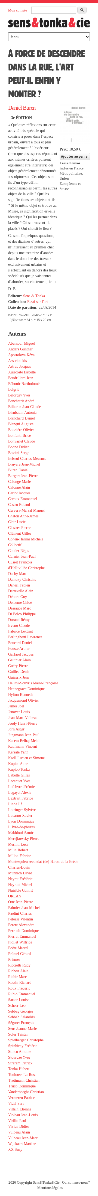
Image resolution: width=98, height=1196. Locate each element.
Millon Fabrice (19, 856)
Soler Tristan (18, 1034)
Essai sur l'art (37, 302)
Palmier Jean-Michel (24, 908)
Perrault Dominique (23, 931)
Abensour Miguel (21, 343)
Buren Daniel (18, 470)
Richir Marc (17, 977)
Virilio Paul (17, 1121)
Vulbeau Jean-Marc (23, 1138)
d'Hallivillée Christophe (26, 568)
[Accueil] (49, 24)
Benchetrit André (21, 401)
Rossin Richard (19, 982)
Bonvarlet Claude (21, 441)
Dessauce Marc (19, 608)
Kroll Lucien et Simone (26, 758)
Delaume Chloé (20, 602)
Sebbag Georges (20, 1011)
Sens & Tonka (34, 296)
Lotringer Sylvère (22, 810)
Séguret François (21, 1023)
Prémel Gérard (19, 954)
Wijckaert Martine (22, 1144)
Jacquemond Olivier (23, 700)
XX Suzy (15, 1149)
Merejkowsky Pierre (23, 839)
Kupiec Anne (18, 764)
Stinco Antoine (19, 1052)
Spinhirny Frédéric (22, 1046)
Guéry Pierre (18, 666)
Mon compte (17, 10)
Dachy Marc (17, 574)
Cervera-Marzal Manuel (26, 510)
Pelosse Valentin (20, 919)
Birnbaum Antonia (22, 412)
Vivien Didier (18, 1126)
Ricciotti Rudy (19, 965)
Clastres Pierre (19, 528)
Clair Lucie (17, 522)
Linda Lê (15, 804)
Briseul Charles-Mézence (27, 459)
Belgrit (13, 389)
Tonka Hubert (18, 1069)
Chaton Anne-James (23, 516)
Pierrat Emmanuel (22, 936)
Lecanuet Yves (19, 781)
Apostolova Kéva (21, 355)
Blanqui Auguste (20, 424)
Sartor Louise (18, 1000)
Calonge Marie (19, 482)
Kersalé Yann (18, 752)
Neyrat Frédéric (20, 879)
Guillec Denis (18, 672)
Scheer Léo (17, 1006)
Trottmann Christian (23, 1080)
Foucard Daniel (20, 643)
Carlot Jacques (19, 493)
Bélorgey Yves (19, 395)
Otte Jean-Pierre (20, 902)
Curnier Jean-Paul (22, 556)
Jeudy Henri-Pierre (22, 723)
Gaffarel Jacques (20, 654)
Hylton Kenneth (20, 695)
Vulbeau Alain (19, 1132)
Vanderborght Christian (26, 1092)
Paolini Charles (20, 913)
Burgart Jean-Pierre (23, 476)
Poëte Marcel (18, 948)
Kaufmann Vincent (22, 746)
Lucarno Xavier (20, 816)
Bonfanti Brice (19, 435)
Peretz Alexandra (21, 925)
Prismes (14, 959)
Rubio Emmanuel (21, 994)
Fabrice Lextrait (20, 631)
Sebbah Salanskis (21, 1017)
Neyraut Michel (20, 885)
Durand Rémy (19, 620)
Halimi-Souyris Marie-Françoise (33, 683)
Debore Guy (17, 597)
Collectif (15, 545)
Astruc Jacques (19, 366)
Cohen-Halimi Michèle (25, 539)
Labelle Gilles (19, 775)
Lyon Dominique (21, 821)
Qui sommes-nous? (76, 1182)
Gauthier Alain (19, 660)
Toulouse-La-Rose (22, 1075)
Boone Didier (18, 447)
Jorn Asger (16, 729)
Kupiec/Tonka (19, 769)
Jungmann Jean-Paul (23, 735)
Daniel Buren (22, 107)
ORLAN (14, 896)
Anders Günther (20, 349)
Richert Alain (18, 971)
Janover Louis (19, 712)
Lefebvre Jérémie (21, 787)
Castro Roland (19, 505)
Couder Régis (18, 551)
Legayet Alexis (19, 792)
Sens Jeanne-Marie (22, 1029)
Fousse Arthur (19, 649)
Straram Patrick (20, 1063)
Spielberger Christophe (26, 1040)
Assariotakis (17, 361)
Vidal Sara (16, 1103)
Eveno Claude (19, 625)
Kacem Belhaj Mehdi (24, 741)
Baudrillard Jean (20, 378)
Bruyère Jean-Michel (24, 464)
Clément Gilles (19, 533)
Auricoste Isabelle (22, 372)
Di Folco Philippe (22, 614)
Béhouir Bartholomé (23, 384)
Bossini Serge (18, 453)
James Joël (16, 706)
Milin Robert (18, 850)
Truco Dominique (22, 1086)
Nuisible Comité (20, 890)
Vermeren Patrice (21, 1098)
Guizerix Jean (18, 677)
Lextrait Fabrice (20, 798)
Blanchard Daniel (21, 418)
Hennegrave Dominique (26, 689)
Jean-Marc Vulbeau (23, 718)
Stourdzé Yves (19, 1057)
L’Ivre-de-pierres (21, 827)
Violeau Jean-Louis (23, 1115)
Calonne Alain (19, 487)
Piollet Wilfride (20, 942)
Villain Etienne (19, 1109)
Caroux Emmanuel (22, 499)
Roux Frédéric (19, 988)
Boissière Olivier (21, 430)
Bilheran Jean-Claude (24, 407)
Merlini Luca (18, 844)
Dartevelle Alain (20, 591)
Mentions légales (50, 1188)
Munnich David (20, 873)
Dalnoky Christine (22, 579)
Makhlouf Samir (20, 833)
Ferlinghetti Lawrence (25, 637)
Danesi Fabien (19, 585)
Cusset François (20, 562)
